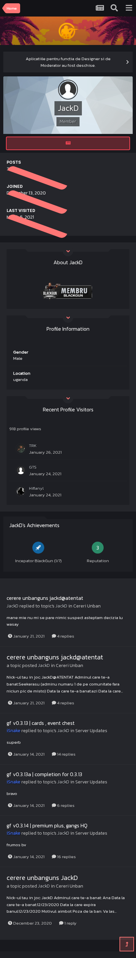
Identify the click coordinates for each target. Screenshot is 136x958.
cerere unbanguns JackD (42, 878)
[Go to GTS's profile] (20, 470)
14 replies (66, 754)
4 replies (65, 636)
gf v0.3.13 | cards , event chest (41, 723)
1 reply (70, 923)
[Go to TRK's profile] (20, 448)
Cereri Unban (87, 606)
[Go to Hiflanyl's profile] (20, 491)
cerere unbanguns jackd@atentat (45, 598)
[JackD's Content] (68, 143)
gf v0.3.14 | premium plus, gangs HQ (47, 825)
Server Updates (91, 730)
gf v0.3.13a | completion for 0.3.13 (44, 774)
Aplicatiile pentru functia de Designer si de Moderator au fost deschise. (68, 62)
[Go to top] (126, 944)
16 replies (66, 857)
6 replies (65, 805)
